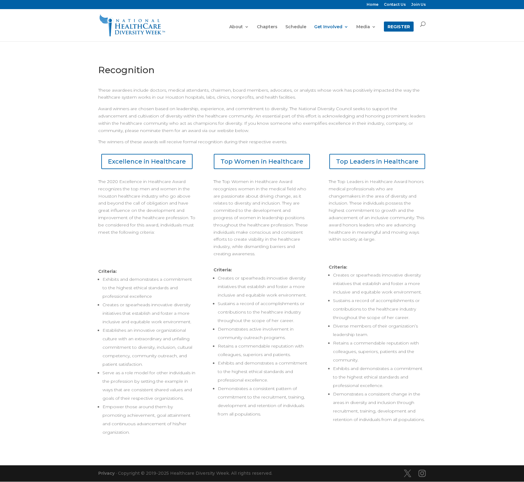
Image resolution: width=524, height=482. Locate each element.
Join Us (418, 5)
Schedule (295, 27)
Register (399, 27)
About (236, 27)
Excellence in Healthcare (147, 161)
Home (372, 5)
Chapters (267, 27)
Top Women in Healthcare (261, 161)
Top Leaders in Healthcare (377, 161)
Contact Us (395, 5)
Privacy (106, 473)
